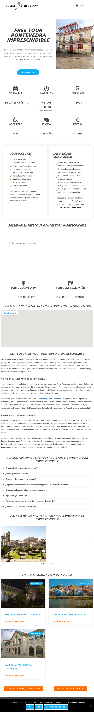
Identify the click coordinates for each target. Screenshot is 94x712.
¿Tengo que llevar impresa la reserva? (20, 479)
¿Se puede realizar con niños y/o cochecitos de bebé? (26, 490)
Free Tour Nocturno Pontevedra (23, 614)
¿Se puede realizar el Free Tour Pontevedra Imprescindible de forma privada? (36, 485)
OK (30, 707)
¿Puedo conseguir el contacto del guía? (21, 507)
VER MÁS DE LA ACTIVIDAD (14, 621)
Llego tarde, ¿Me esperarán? (16, 496)
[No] (91, 706)
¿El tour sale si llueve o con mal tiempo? (21, 468)
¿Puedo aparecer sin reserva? (17, 474)
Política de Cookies (55, 707)
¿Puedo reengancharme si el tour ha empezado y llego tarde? (30, 501)
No (39, 707)
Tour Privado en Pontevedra (69, 614)
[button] (47, 468)
